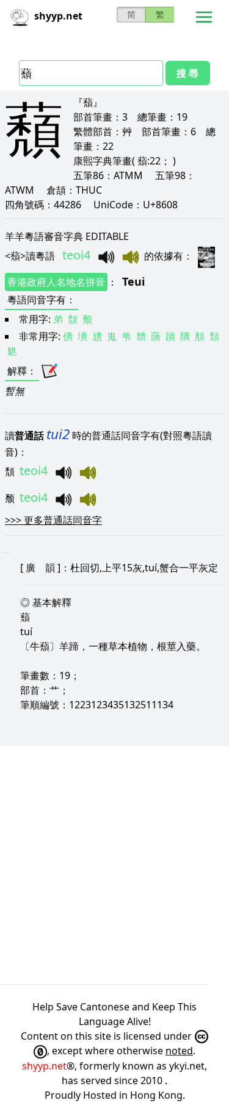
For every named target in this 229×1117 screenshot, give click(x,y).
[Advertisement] (114, 865)
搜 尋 (187, 73)
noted (179, 1050)
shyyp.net (44, 1066)
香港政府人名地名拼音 (56, 282)
